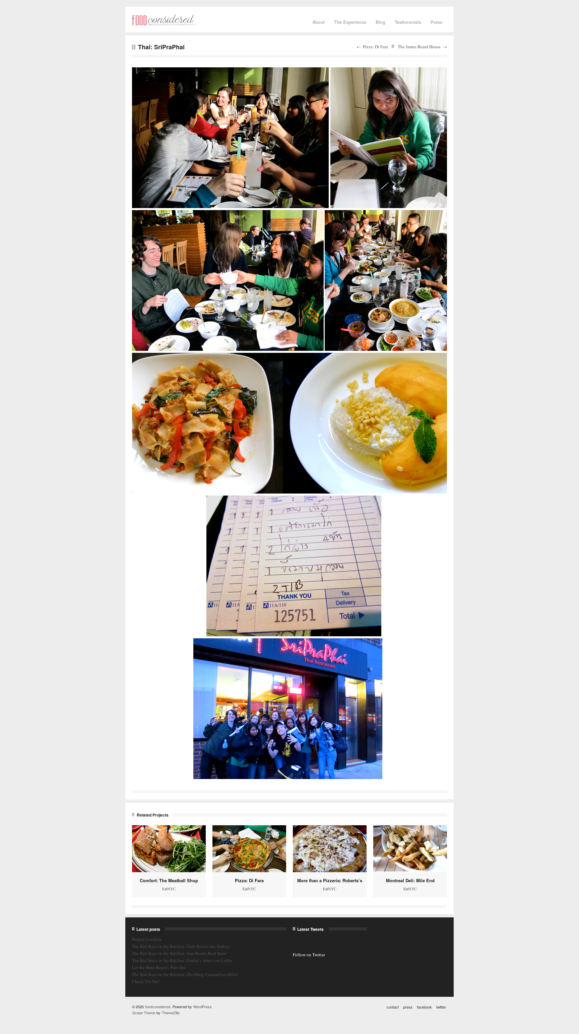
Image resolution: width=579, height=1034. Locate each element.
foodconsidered (157, 1006)
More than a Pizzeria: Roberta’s (329, 880)
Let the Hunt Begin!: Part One (159, 967)
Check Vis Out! (146, 981)
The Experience (350, 22)
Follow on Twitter (309, 955)
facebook (424, 1007)
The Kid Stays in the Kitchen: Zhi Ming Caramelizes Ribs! (185, 974)
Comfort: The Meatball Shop (169, 880)
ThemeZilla (171, 1012)
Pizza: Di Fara (375, 47)
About (318, 22)
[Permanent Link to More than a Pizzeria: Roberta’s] (330, 848)
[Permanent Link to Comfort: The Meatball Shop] (169, 848)
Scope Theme (143, 1012)
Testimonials (408, 22)
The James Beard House (419, 47)
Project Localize (147, 939)
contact (393, 1007)
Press (436, 22)
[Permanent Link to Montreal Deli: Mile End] (410, 848)
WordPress (202, 1006)
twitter (441, 1007)
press (407, 1007)
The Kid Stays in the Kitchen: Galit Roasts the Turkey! (181, 946)
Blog (380, 22)
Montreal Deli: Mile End (410, 880)
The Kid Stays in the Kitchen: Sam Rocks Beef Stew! (179, 953)
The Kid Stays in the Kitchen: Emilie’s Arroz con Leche (182, 960)
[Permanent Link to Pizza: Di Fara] (249, 848)
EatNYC (169, 888)
